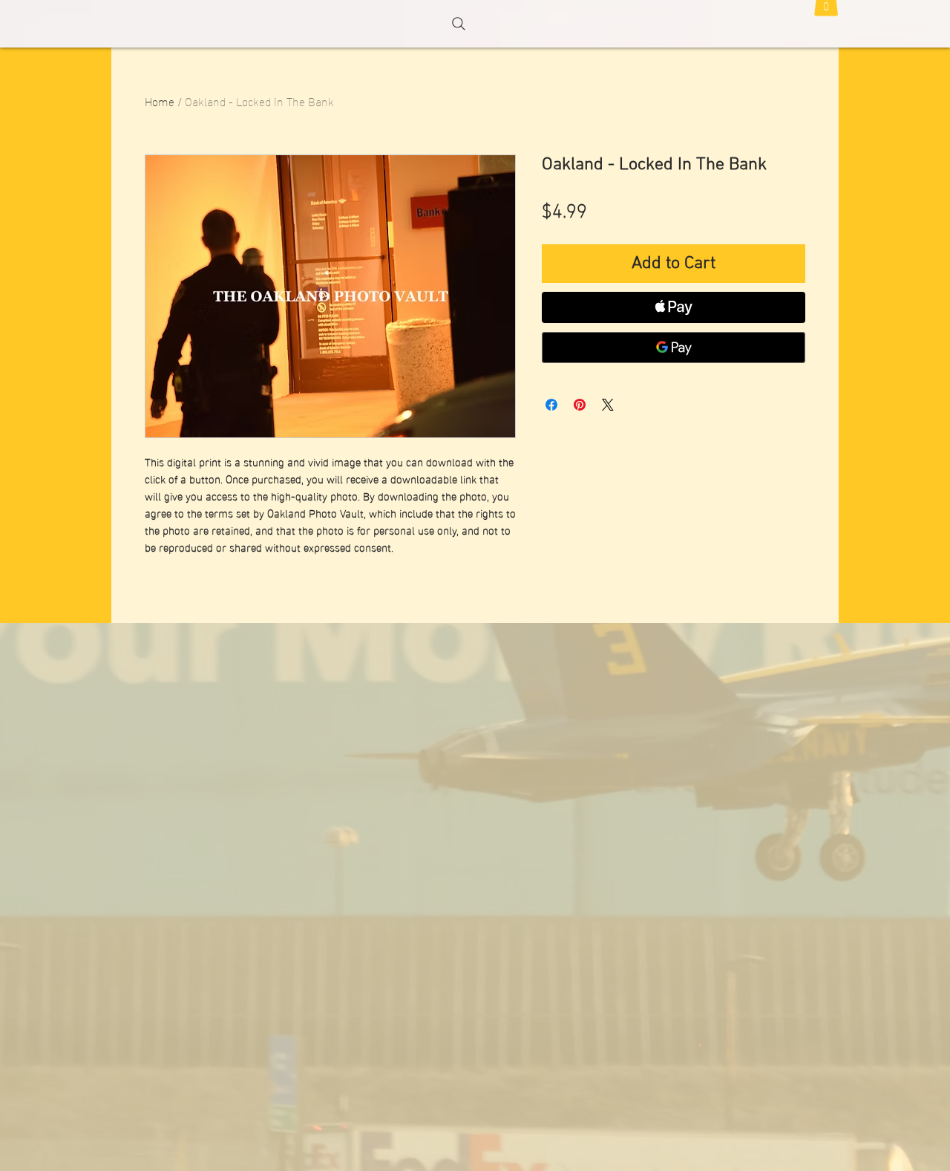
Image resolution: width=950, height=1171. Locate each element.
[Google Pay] (673, 347)
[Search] (458, 23)
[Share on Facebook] (551, 405)
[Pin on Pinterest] (580, 405)
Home (159, 100)
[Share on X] (608, 405)
